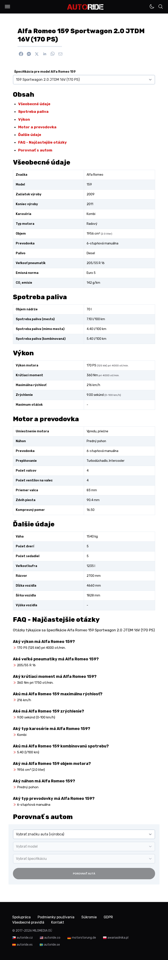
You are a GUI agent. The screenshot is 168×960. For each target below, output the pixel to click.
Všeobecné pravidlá (28, 922)
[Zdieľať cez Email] (60, 53)
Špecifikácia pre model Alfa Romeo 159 (45, 72)
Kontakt (57, 922)
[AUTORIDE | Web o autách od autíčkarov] (85, 7)
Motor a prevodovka (37, 127)
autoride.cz (25, 937)
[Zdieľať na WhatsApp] (52, 53)
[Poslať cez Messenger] (28, 53)
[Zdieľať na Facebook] (21, 53)
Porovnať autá (84, 873)
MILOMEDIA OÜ (42, 931)
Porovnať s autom (35, 150)
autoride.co (52, 937)
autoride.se (52, 944)
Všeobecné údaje (34, 104)
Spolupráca (21, 917)
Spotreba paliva (33, 111)
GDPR (108, 917)
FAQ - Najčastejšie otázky (42, 142)
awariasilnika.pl (117, 937)
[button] (7, 6)
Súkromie (89, 917)
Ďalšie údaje (29, 134)
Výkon (24, 119)
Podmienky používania (56, 917)
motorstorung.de (84, 937)
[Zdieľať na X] (36, 53)
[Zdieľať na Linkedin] (44, 53)
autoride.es (25, 944)
